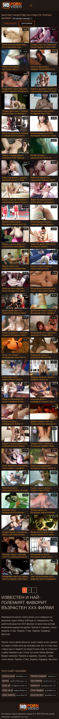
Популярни (26, 24)
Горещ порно (10, 24)
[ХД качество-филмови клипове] (12, 5)
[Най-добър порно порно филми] (28, 707)
